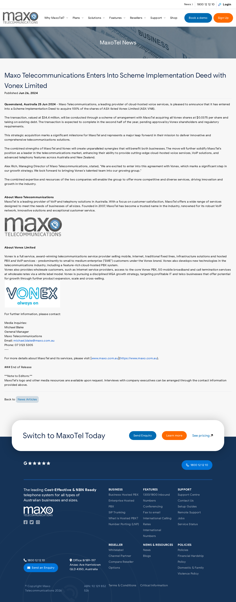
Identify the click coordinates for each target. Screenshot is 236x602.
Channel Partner (120, 556)
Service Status (188, 524)
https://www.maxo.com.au (138, 358)
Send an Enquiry (43, 568)
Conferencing (153, 506)
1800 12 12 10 (205, 4)
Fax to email (151, 512)
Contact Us (186, 500)
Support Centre (189, 495)
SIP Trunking (117, 512)
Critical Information (154, 585)
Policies (183, 550)
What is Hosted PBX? (123, 518)
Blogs (147, 556)
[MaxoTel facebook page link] (25, 523)
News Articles (27, 399)
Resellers (136, 17)
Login (227, 4)
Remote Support (189, 512)
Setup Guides (187, 506)
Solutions (94, 17)
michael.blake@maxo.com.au (33, 340)
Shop (173, 17)
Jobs (181, 518)
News (187, 4)
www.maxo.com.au (104, 358)
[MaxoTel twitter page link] (32, 523)
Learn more (174, 435)
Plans (76, 17)
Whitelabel (116, 550)
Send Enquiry (142, 435)
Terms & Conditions (122, 585)
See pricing (201, 436)
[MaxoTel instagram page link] (38, 523)
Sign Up (223, 18)
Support (156, 17)
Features (115, 17)
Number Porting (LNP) (124, 524)
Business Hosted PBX (123, 495)
